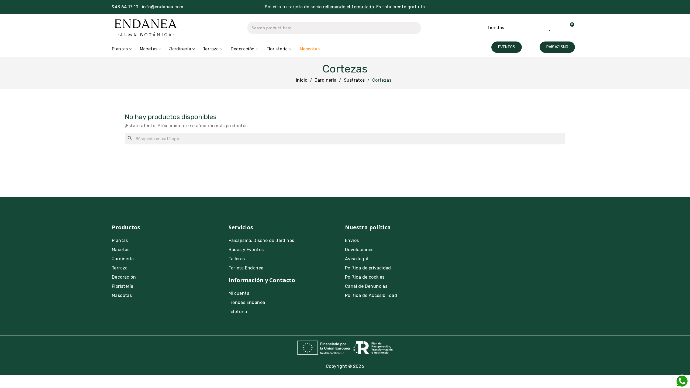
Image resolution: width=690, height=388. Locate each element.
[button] (506, 47)
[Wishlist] (550, 28)
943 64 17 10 (125, 6)
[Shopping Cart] (568, 28)
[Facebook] (483, 231)
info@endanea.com (162, 6)
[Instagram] (468, 231)
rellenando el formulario (348, 6)
